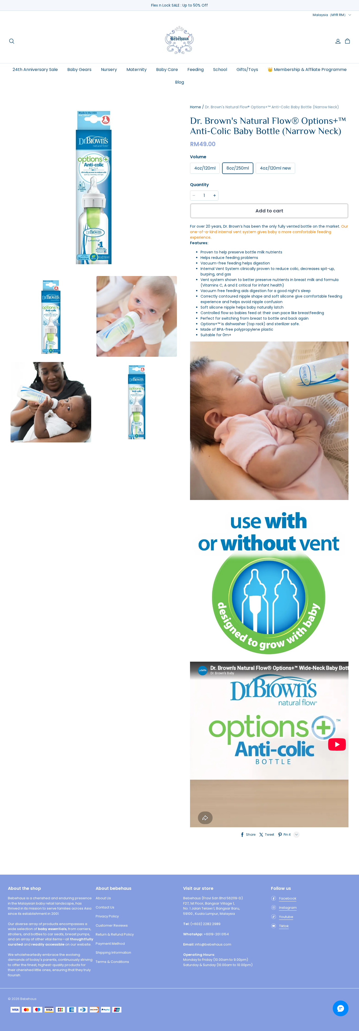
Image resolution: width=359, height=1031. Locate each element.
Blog (179, 82)
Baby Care (167, 70)
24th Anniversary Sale (35, 70)
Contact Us (105, 907)
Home (195, 107)
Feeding (195, 70)
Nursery (109, 70)
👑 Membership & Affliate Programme (307, 70)
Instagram (288, 907)
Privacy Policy (107, 916)
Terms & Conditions (112, 961)
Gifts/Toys (247, 70)
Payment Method (110, 943)
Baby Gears (79, 70)
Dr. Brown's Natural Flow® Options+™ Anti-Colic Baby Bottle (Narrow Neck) (272, 107)
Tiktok (284, 925)
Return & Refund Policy (115, 934)
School (220, 70)
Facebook (287, 898)
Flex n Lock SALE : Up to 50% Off (179, 5)
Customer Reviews (112, 925)
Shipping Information (113, 952)
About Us (103, 898)
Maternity (136, 70)
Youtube (286, 916)
